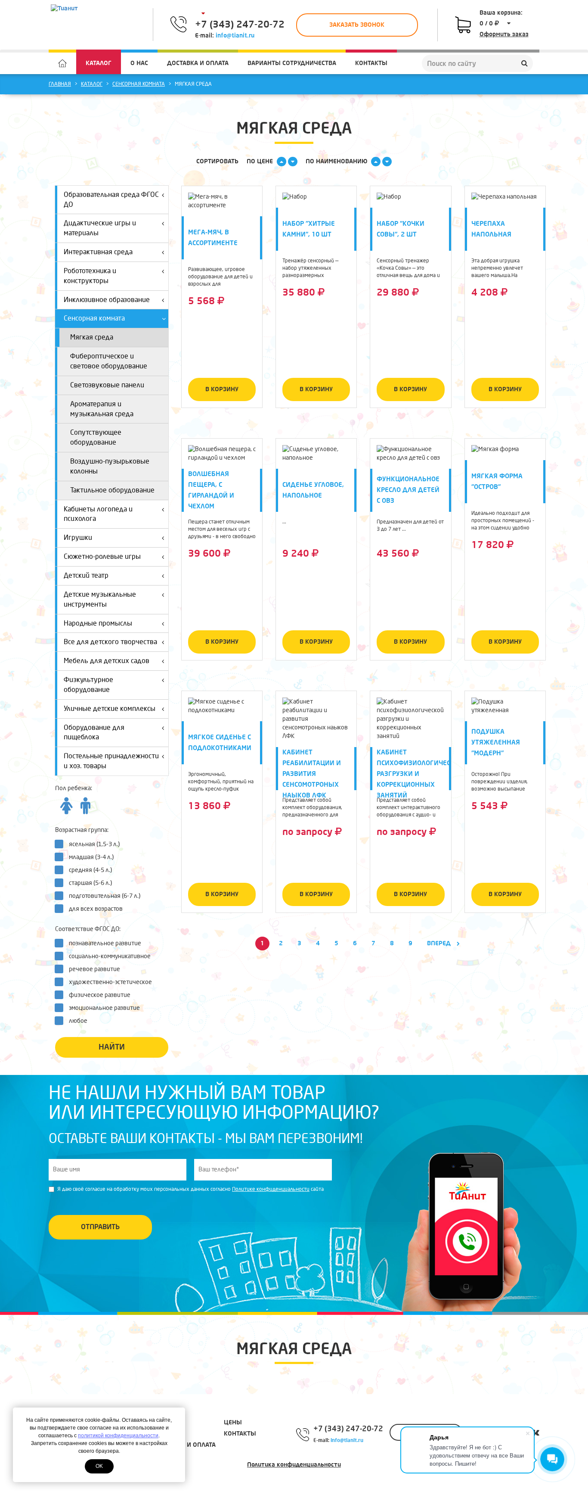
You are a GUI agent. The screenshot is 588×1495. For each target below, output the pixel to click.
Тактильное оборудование (112, 490)
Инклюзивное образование (107, 299)
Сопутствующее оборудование (95, 437)
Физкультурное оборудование (88, 684)
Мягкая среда (91, 337)
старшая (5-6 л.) (90, 883)
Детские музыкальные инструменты (100, 599)
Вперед (439, 943)
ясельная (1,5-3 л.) (94, 844)
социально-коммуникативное (110, 956)
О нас (139, 63)
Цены (233, 1422)
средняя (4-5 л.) (90, 870)
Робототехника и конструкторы (90, 275)
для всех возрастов (96, 909)
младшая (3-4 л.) (91, 857)
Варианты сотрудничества (292, 63)
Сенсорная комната (138, 84)
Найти (112, 1047)
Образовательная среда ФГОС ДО (111, 199)
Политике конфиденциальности (270, 1189)
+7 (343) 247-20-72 (240, 24)
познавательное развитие (105, 943)
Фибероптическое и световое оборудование (108, 361)
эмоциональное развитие (104, 1008)
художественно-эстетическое (110, 982)
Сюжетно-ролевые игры (102, 556)
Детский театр (86, 575)
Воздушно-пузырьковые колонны (109, 466)
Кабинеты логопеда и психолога (98, 514)
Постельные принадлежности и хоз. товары (111, 760)
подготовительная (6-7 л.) (104, 896)
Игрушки (78, 537)
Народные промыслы (98, 623)
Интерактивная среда (98, 251)
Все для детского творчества (110, 641)
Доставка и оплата (198, 63)
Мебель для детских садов (106, 660)
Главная (60, 84)
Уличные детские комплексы (109, 708)
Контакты (371, 63)
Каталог (98, 63)
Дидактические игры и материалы (100, 228)
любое (78, 1021)
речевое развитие (94, 969)
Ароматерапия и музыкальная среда (101, 408)
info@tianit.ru (235, 35)
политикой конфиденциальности (118, 1436)
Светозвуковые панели (107, 385)
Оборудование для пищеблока (94, 732)
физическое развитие (99, 995)
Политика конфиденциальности (294, 1464)
